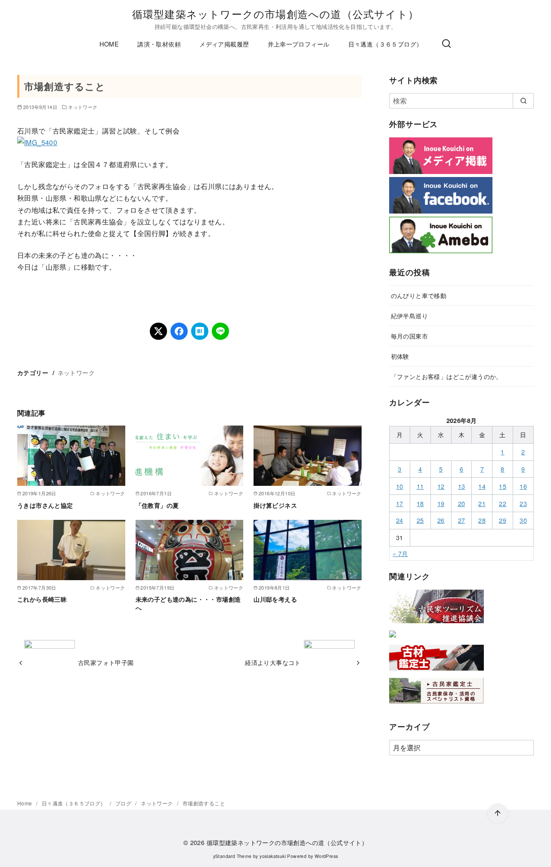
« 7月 (400, 553)
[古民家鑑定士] (436, 705)
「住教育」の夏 (157, 505)
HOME (109, 43)
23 (523, 503)
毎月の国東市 (409, 335)
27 (461, 520)
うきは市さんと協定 (45, 505)
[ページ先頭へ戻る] (498, 813)
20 (461, 503)
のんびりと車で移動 (419, 295)
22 (502, 503)
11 (420, 486)
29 (502, 520)
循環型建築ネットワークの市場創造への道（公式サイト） (275, 13)
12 (441, 486)
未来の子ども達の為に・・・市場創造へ (188, 603)
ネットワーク (82, 106)
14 (482, 486)
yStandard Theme (232, 856)
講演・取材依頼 (159, 43)
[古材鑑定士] (436, 672)
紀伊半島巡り (409, 315)
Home (25, 803)
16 (523, 486)
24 (399, 520)
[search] (523, 101)
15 (502, 486)
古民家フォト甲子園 (106, 662)
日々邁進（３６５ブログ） (385, 43)
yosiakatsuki (273, 856)
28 (482, 520)
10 (399, 486)
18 (420, 503)
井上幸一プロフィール (299, 43)
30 (523, 520)
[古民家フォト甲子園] (392, 639)
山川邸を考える (275, 599)
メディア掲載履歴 (224, 43)
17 (399, 503)
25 (420, 520)
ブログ (124, 803)
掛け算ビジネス (275, 505)
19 (441, 503)
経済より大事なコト (273, 662)
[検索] (446, 44)
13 (461, 486)
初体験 (400, 355)
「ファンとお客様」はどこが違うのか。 (446, 376)
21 (482, 503)
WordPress (326, 856)
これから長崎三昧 (42, 599)
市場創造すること (204, 803)
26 (441, 520)
